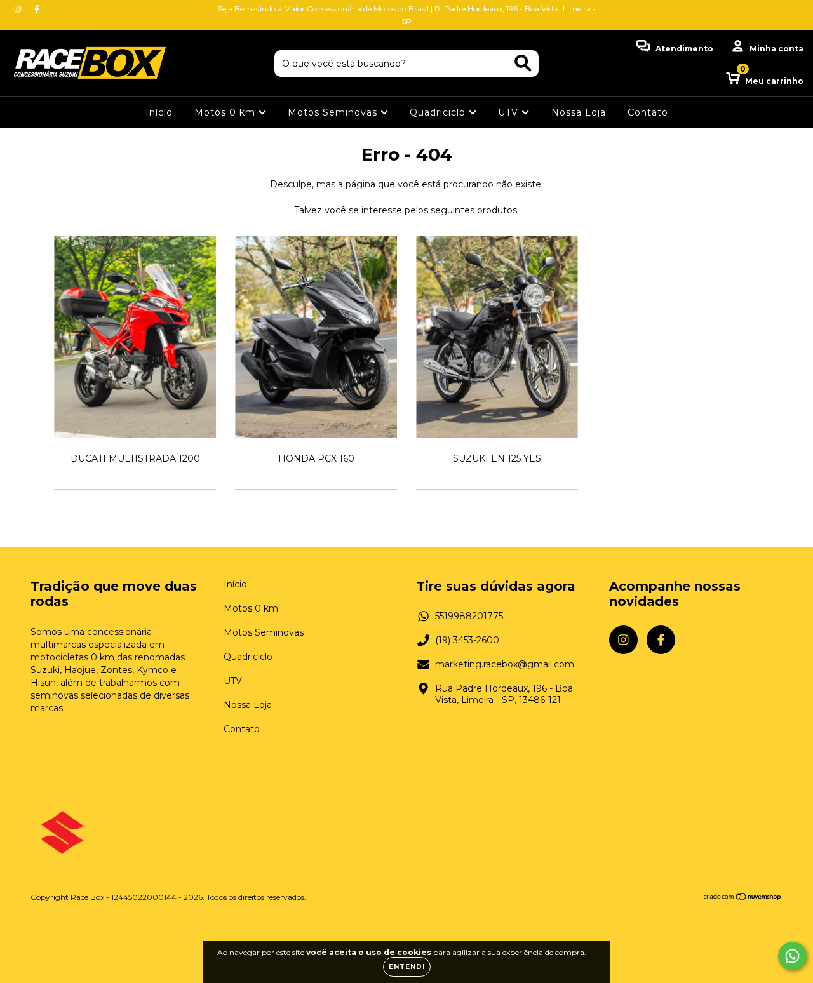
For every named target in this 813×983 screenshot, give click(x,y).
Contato (648, 112)
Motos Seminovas (334, 112)
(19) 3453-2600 (467, 640)
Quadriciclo (439, 112)
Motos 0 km (226, 112)
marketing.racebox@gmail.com (504, 664)
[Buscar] (523, 63)
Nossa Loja (578, 112)
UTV (509, 112)
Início (159, 112)
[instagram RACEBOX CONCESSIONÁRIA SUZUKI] (19, 9)
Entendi (407, 967)
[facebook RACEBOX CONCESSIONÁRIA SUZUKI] (37, 9)
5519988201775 (469, 616)
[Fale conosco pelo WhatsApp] (792, 956)
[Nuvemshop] (743, 898)
